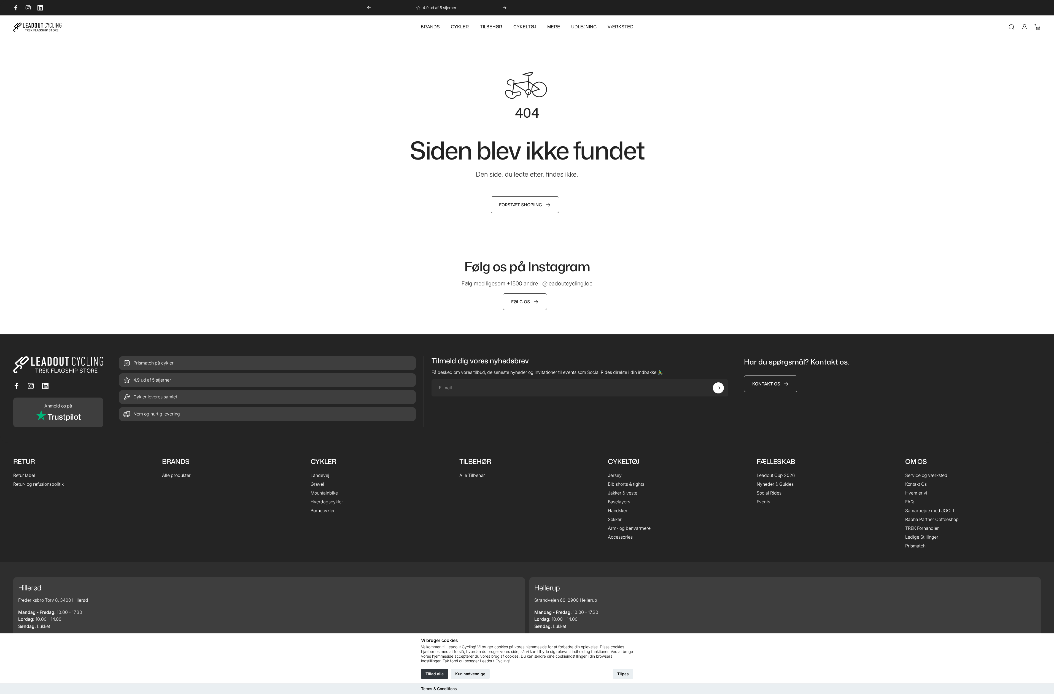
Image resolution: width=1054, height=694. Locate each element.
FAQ (909, 501)
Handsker (617, 510)
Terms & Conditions (439, 688)
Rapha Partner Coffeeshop (932, 519)
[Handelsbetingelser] (267, 397)
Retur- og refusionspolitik (38, 484)
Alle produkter (176, 475)
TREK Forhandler (922, 528)
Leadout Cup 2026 (776, 475)
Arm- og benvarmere (629, 528)
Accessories (620, 537)
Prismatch (915, 546)
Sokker (615, 519)
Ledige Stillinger (921, 537)
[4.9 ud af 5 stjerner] (267, 380)
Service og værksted (926, 475)
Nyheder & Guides (775, 484)
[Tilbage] (369, 7)
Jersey (615, 475)
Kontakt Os (916, 484)
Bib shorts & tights (626, 484)
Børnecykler (323, 510)
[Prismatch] (267, 363)
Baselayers (619, 501)
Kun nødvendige (470, 673)
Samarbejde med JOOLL (930, 510)
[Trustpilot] (58, 412)
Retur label (24, 475)
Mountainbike (324, 493)
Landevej (320, 475)
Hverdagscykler (327, 501)
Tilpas (623, 673)
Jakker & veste (622, 493)
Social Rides (769, 493)
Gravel (317, 484)
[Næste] (504, 7)
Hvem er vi (916, 493)
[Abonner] (718, 387)
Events (763, 501)
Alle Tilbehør (472, 475)
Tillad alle (434, 673)
